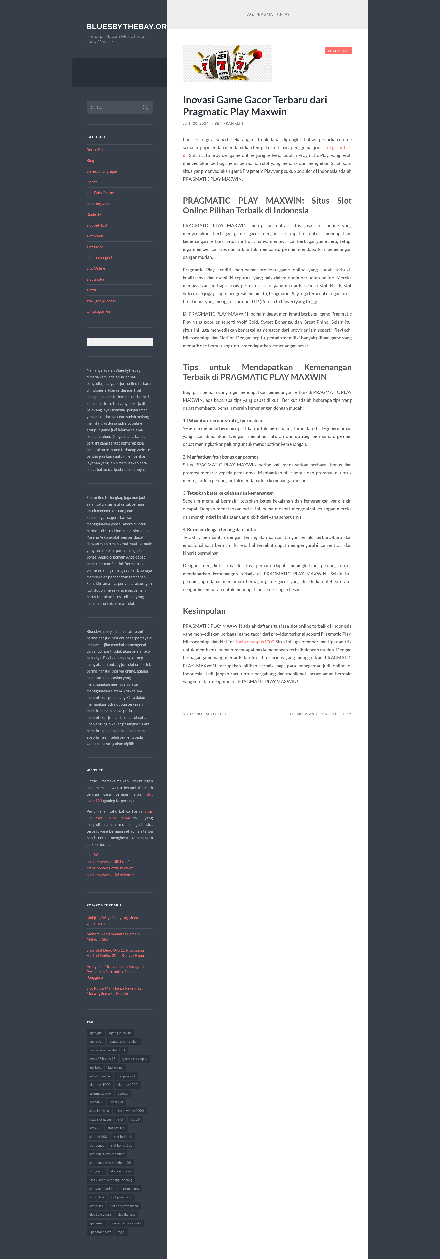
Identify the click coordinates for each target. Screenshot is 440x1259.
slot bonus (95, 236)
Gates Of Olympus (102, 171)
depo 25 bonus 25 (102, 1059)
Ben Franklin (229, 123)
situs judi (116, 1102)
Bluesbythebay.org (130, 26)
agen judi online (120, 1033)
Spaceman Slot (100, 1232)
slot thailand (126, 1214)
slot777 (95, 1128)
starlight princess (101, 300)
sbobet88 (96, 1102)
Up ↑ (347, 714)
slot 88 (92, 854)
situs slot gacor (100, 1119)
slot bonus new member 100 (110, 1163)
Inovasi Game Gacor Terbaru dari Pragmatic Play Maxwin (255, 105)
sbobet (123, 1093)
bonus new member (123, 1041)
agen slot (96, 1041)
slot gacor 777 (121, 1171)
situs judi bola (99, 1111)
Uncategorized (99, 311)
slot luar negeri (99, 257)
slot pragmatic (121, 1197)
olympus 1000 (100, 1085)
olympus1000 (127, 1085)
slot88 (92, 290)
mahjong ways (98, 203)
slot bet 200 (98, 1137)
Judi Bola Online (100, 192)
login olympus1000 (255, 642)
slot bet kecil (123, 1137)
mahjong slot (126, 1076)
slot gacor (95, 247)
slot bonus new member (106, 1154)
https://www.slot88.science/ (110, 874)
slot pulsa (96, 1206)
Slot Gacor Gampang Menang (110, 1180)
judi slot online (99, 1076)
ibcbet (92, 182)
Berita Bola (96, 149)
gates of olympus (134, 1059)
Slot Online (96, 268)
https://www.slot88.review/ (110, 868)
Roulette (94, 214)
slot (120, 1119)
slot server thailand (124, 1206)
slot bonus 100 (122, 1145)
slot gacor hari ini (101, 1188)
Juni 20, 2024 (196, 123)
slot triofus (96, 279)
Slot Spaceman (100, 1214)
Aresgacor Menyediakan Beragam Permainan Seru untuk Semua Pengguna (115, 972)
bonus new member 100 (107, 1050)
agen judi (95, 1033)
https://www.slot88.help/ (108, 861)
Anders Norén (323, 714)
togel (121, 1232)
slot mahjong (130, 1188)
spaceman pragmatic (126, 1223)
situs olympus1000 (130, 1111)
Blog (90, 160)
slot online (96, 1197)
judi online (115, 1067)
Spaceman (96, 1223)
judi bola (95, 1067)
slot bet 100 (97, 225)
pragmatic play (100, 1093)
